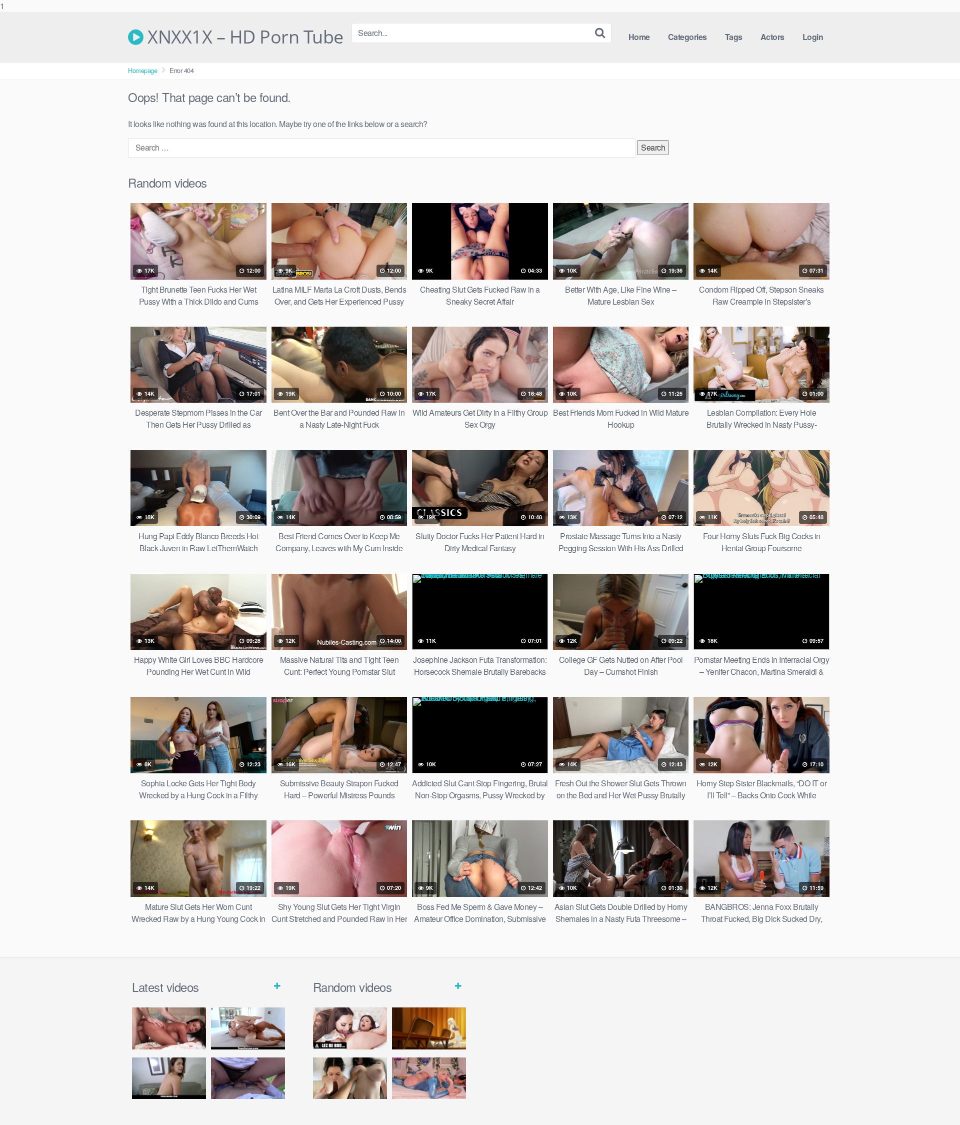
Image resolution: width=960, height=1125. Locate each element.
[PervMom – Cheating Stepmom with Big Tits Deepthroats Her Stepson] (169, 1078)
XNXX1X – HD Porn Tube (244, 37)
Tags (733, 37)
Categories (687, 37)
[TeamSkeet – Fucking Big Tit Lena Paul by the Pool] (248, 1028)
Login (813, 37)
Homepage (142, 70)
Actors (772, 37)
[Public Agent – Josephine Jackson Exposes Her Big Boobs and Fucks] (248, 1078)
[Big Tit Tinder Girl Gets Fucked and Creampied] (350, 1078)
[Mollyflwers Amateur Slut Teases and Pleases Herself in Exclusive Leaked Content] (429, 1078)
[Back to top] (932, 1097)
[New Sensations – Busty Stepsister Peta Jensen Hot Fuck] (169, 1028)
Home (639, 37)
